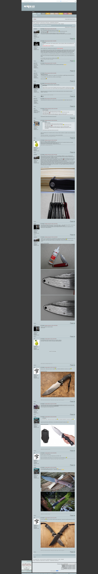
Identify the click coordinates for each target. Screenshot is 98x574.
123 (54, 23)
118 (47, 23)
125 (57, 23)
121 (51, 23)
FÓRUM (62, 1)
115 (43, 23)
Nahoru (35, 38)
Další (59, 23)
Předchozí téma (67, 27)
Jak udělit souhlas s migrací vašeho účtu (26, 564)
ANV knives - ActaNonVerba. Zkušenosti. (52, 22)
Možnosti (73, 25)
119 (48, 23)
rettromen (35, 28)
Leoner (35, 223)
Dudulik (35, 416)
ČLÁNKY (66, 1)
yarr (34, 140)
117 (45, 23)
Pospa (35, 83)
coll (34, 367)
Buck (34, 403)
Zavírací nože (42, 22)
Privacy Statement (29, 573)
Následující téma (73, 27)
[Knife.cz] (29, 7)
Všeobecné (38, 22)
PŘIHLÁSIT (32, 1)
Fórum (33, 11)
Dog (34, 120)
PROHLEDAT (58, 1)
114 (41, 23)
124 (55, 23)
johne (35, 108)
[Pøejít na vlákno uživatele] (42, 96)
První (38, 23)
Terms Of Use (24, 573)
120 (50, 23)
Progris (75, 573)
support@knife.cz (50, 573)
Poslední (62, 23)
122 (52, 23)
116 (44, 23)
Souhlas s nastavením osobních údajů (62, 573)
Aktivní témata (70, 19)
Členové (73, 19)
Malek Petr (35, 63)
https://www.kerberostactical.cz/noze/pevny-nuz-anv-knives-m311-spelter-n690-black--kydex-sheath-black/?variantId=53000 (58, 405)
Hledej (66, 19)
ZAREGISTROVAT (26, 1)
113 (40, 23)
